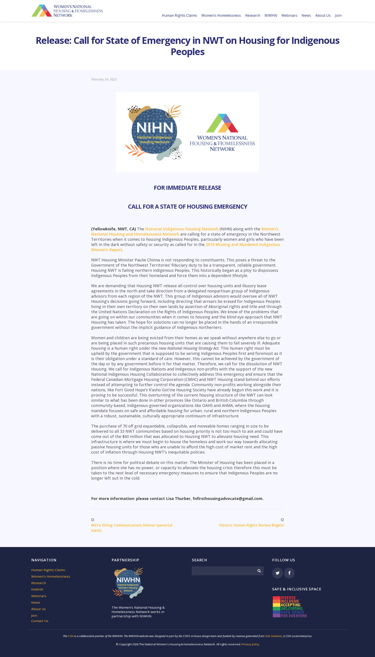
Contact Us (39, 621)
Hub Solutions (273, 636)
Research (252, 15)
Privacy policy (250, 644)
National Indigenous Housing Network (182, 228)
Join (338, 15)
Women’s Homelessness (221, 15)
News (306, 15)
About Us (323, 15)
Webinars (289, 15)
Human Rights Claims (179, 15)
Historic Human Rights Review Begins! (251, 525)
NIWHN (271, 15)
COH (70, 636)
